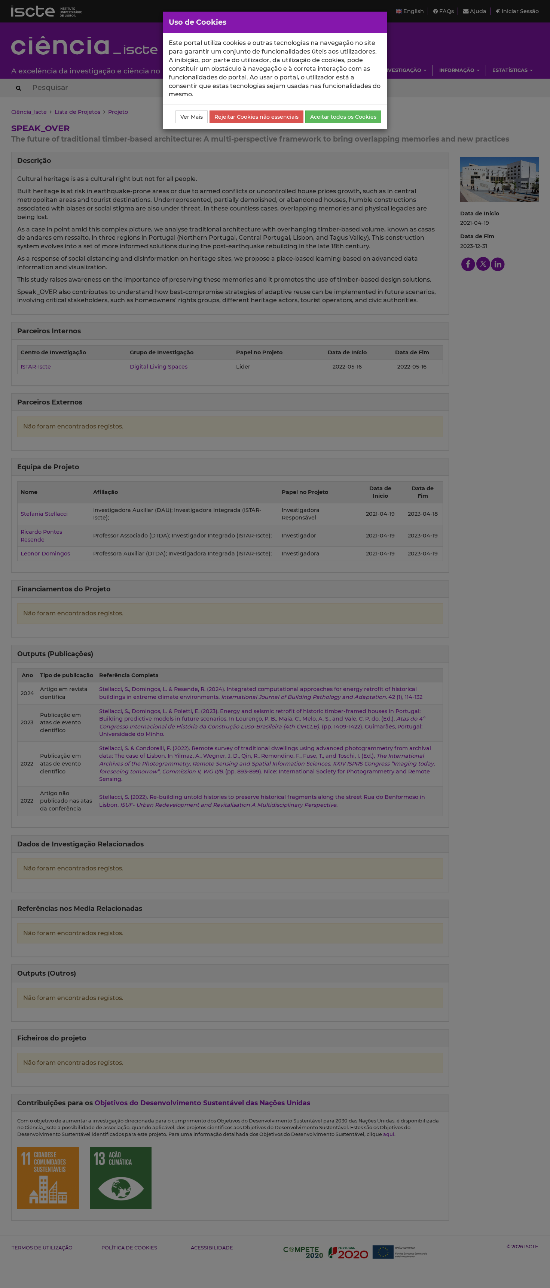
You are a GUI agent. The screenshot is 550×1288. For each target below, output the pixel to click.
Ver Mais (191, 116)
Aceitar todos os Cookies (343, 116)
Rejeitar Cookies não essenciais (256, 116)
